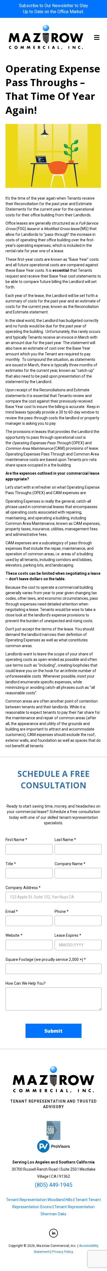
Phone (62, 911)
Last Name (65, 839)
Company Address (23, 887)
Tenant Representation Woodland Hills (39, 1200)
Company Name (70, 864)
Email (11, 911)
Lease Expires (68, 935)
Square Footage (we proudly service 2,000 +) (45, 959)
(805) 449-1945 (53, 1185)
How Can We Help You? (25, 983)
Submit (53, 1030)
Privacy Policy (62, 1252)
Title (10, 864)
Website (13, 935)
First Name (16, 839)
